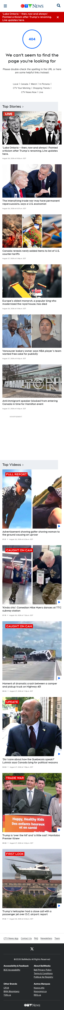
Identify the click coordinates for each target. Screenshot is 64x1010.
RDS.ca (37, 995)
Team (57, 938)
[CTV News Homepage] (32, 6)
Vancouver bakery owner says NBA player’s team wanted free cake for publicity (31, 352)
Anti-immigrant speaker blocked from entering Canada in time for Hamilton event (30, 402)
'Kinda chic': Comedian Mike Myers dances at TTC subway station (31, 609)
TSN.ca (7, 995)
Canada (24, 84)
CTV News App (11, 938)
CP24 (6, 988)
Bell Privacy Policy (42, 970)
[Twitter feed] (32, 949)
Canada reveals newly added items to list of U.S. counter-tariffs (31, 252)
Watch (34, 84)
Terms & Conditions (43, 973)
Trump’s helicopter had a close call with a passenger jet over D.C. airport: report (26, 913)
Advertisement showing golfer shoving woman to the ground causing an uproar (31, 533)
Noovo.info (39, 988)
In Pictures (44, 84)
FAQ (36, 938)
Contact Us (26, 938)
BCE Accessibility (12, 970)
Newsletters (46, 938)
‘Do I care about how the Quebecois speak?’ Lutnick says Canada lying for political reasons (30, 761)
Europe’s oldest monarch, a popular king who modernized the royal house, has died (29, 302)
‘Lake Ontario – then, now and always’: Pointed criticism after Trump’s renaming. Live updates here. (30, 150)
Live (41, 92)
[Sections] (5, 6)
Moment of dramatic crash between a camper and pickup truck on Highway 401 (29, 685)
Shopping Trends (41, 88)
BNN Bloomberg (11, 991)
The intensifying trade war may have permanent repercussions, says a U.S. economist (31, 202)
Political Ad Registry (43, 977)
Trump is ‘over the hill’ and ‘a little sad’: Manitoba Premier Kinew (31, 837)
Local (15, 84)
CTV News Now (28, 92)
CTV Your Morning (22, 88)
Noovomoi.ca (40, 991)
